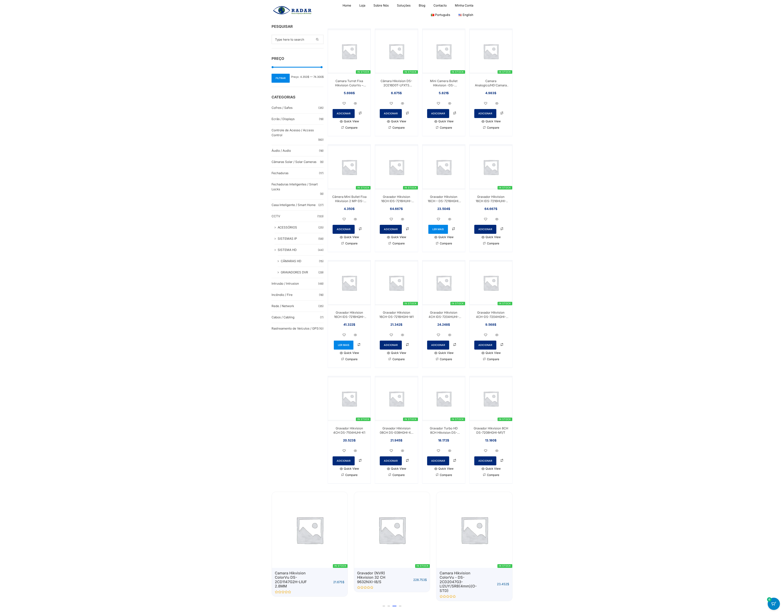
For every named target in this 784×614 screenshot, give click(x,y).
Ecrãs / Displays (283, 119)
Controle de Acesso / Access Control (293, 132)
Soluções (404, 5)
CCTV (276, 216)
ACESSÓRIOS (287, 227)
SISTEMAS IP (287, 239)
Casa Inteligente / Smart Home (294, 205)
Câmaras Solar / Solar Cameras (294, 162)
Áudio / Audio (281, 151)
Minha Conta (464, 5)
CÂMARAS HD (291, 261)
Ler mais (438, 229)
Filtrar (281, 78)
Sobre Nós (381, 5)
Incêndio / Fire (282, 295)
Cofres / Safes (282, 108)
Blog (422, 5)
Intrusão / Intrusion (285, 283)
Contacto (440, 5)
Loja (362, 5)
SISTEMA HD (287, 250)
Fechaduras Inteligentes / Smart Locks (295, 186)
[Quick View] (355, 103)
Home (347, 5)
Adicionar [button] (344, 113)
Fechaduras (280, 173)
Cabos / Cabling (283, 317)
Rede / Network (283, 306)
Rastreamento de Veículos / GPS (295, 328)
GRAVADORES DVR (294, 272)
